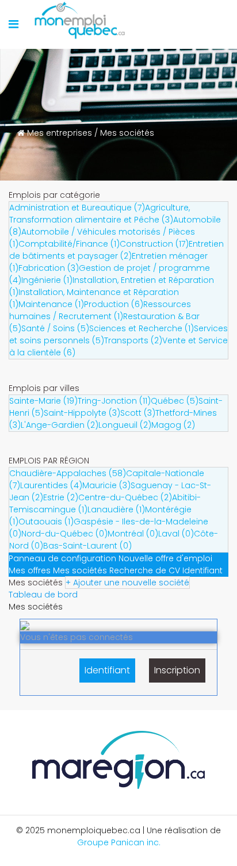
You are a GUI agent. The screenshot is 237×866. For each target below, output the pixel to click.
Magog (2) (173, 425)
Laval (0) (176, 533)
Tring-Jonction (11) (114, 401)
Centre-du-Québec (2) (125, 497)
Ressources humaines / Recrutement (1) (100, 310)
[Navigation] (13, 24)
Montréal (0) (133, 533)
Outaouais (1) (46, 521)
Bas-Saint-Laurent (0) (87, 545)
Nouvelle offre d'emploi (165, 558)
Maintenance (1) (51, 304)
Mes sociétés (80, 570)
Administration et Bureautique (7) (77, 207)
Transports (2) (133, 340)
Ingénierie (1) (46, 280)
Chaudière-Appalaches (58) (67, 473)
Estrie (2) (60, 497)
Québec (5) (174, 401)
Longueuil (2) (124, 425)
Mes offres (30, 570)
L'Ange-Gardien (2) (59, 425)
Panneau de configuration (62, 558)
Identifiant (202, 570)
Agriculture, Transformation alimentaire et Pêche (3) (99, 213)
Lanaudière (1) (116, 509)
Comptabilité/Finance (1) (69, 244)
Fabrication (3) (48, 268)
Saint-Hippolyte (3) (82, 413)
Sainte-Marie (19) (43, 401)
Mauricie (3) (106, 485)
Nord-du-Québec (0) (64, 533)
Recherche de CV (144, 570)
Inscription (177, 670)
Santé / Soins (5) (55, 328)
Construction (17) (154, 244)
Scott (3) (137, 413)
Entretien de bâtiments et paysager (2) (116, 250)
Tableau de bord (43, 594)
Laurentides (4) (51, 485)
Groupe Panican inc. (118, 842)
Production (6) (113, 304)
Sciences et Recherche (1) (141, 328)
